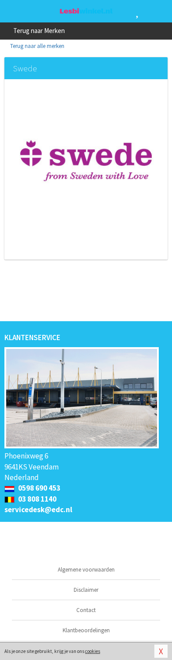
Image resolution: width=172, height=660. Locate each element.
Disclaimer (86, 590)
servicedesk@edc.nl (38, 509)
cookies (92, 651)
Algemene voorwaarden (86, 569)
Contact (86, 610)
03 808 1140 (36, 499)
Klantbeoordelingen (86, 630)
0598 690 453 (38, 488)
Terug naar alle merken (36, 46)
